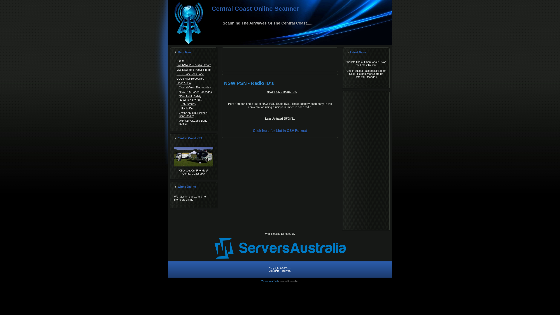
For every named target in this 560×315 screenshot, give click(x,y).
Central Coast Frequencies (195, 87)
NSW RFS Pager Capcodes (195, 92)
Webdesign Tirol (269, 281)
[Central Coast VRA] (193, 165)
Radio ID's (187, 108)
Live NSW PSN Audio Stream (194, 65)
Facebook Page (373, 70)
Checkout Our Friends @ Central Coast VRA (193, 172)
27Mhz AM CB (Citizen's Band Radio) (193, 115)
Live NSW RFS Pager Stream (194, 69)
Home (180, 60)
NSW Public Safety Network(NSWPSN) (190, 98)
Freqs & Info (184, 83)
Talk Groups (188, 104)
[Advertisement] (280, 60)
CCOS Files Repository (190, 78)
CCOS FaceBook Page (190, 74)
